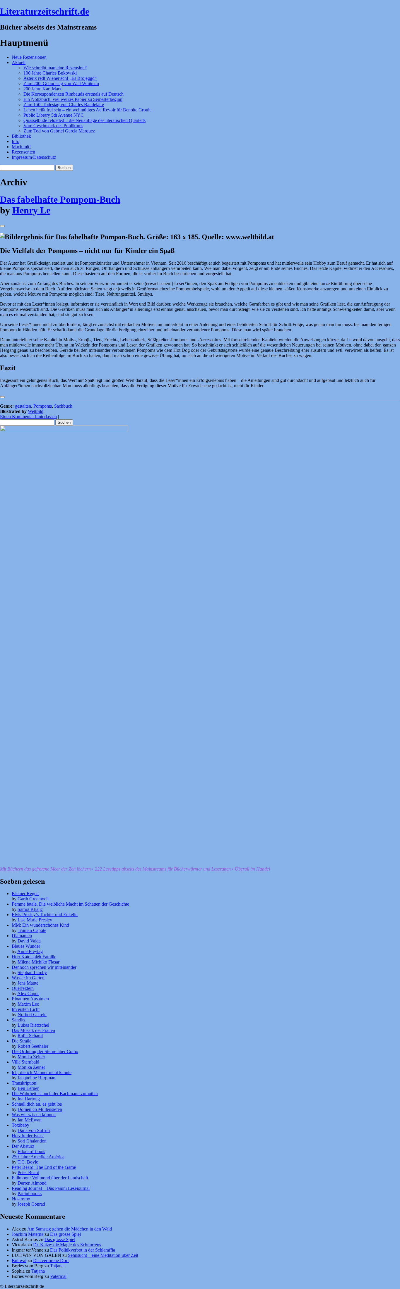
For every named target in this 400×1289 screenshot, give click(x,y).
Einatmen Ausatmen (30, 998)
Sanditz (18, 1019)
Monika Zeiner (31, 1056)
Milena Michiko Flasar (38, 961)
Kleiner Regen (25, 893)
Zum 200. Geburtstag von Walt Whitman (61, 83)
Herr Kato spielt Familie (34, 956)
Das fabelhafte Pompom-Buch (60, 199)
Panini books (30, 1193)
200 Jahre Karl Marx (42, 88)
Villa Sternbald (25, 1061)
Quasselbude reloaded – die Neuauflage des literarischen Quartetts (84, 120)
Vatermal (58, 1276)
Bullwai (19, 1260)
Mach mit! (21, 146)
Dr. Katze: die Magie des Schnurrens (67, 1244)
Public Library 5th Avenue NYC (53, 115)
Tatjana (57, 1265)
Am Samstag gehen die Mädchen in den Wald (69, 1228)
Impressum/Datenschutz (34, 157)
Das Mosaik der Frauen (33, 1030)
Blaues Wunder (26, 946)
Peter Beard (28, 1172)
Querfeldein (23, 988)
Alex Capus (28, 993)
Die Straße (21, 1040)
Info (15, 141)
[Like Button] (2, 226)
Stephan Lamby (32, 972)
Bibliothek (21, 136)
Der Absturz (23, 1146)
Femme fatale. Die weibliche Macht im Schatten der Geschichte (70, 904)
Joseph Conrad (31, 1204)
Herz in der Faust (28, 1135)
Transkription (24, 1083)
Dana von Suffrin (34, 1130)
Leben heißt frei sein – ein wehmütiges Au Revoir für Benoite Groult (87, 109)
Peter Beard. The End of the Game (44, 1167)
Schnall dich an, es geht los (37, 1104)
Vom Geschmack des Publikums (53, 125)
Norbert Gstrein (32, 1014)
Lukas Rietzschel (33, 1025)
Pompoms (42, 406)
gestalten (23, 406)
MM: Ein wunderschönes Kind (40, 925)
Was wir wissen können (34, 1114)
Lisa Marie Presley (35, 919)
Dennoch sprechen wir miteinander (44, 967)
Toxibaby (20, 1125)
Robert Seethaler (33, 1046)
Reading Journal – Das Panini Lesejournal (51, 1188)
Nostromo (21, 1198)
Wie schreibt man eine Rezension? (55, 67)
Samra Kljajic (30, 909)
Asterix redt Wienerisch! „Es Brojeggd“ (60, 78)
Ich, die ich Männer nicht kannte (41, 1072)
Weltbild (35, 411)
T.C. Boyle (28, 1161)
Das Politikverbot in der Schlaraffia (82, 1249)
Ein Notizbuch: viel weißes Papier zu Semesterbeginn (72, 99)
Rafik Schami (30, 1035)
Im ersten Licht (26, 1009)
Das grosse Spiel (65, 1234)
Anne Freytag (30, 951)
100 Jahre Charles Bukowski (50, 72)
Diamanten (22, 935)
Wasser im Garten (28, 977)
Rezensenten (23, 151)
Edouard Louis (31, 1151)
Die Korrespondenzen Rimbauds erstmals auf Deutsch (73, 94)
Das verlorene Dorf (51, 1260)
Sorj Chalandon (32, 1140)
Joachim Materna (27, 1234)
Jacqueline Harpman (36, 1077)
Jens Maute (28, 982)
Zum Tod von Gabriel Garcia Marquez (59, 130)
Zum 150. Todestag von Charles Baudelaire (63, 104)
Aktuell (18, 62)
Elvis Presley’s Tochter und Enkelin (45, 914)
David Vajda (29, 940)
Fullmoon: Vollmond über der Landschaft (50, 1177)
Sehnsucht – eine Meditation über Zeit (103, 1255)
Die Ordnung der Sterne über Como (45, 1051)
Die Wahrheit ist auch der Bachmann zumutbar (55, 1093)
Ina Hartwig (29, 1098)
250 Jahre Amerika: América (38, 1156)
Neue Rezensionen (29, 57)
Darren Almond (32, 1183)
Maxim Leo (28, 1004)
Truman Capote (32, 930)
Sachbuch (63, 406)
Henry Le (31, 210)
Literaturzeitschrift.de (44, 11)
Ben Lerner (28, 1088)
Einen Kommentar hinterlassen (28, 416)
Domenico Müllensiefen (40, 1109)
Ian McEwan (30, 1119)
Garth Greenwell (33, 898)
